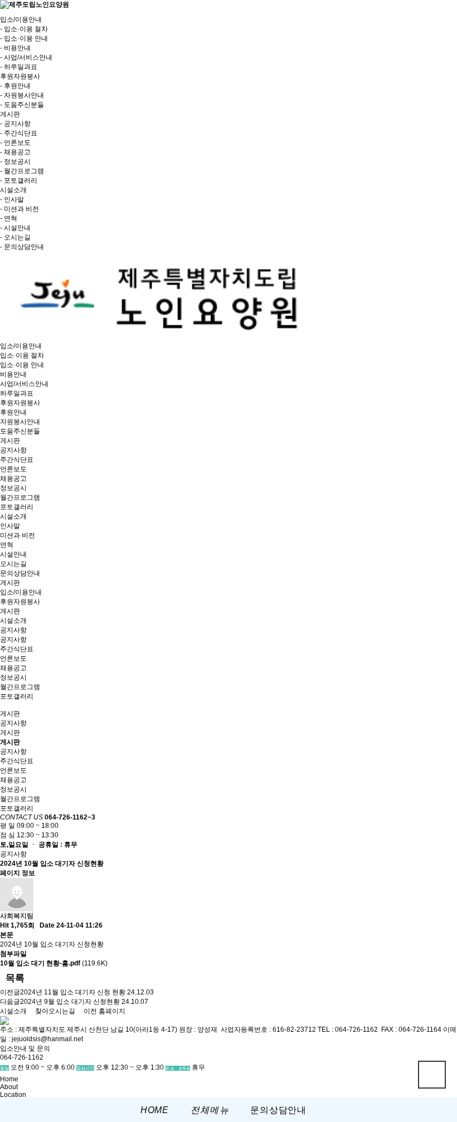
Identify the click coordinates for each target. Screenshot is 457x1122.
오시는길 (13, 564)
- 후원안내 (15, 86)
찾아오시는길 (55, 1011)
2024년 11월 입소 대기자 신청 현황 (72, 992)
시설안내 (13, 554)
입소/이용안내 (21, 346)
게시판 (10, 441)
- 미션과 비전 (19, 209)
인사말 (10, 526)
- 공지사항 (15, 124)
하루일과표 (16, 393)
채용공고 (13, 478)
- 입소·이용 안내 (24, 38)
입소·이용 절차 (22, 355)
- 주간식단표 (18, 133)
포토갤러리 (16, 507)
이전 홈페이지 (104, 1011)
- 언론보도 (15, 143)
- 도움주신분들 (22, 105)
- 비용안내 (15, 48)
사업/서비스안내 (24, 384)
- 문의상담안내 (22, 247)
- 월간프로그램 (22, 171)
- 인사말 (12, 199)
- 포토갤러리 (18, 180)
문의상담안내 (20, 573)
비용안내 (13, 374)
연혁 (6, 545)
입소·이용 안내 (22, 365)
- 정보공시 (15, 161)
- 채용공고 (15, 152)
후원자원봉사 (20, 403)
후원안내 (13, 412)
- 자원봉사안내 (22, 95)
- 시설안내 (15, 228)
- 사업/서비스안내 (26, 57)
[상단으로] (432, 1075)
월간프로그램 (20, 497)
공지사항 (13, 450)
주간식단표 (16, 460)
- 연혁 (8, 218)
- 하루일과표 (18, 67)
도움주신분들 (20, 431)
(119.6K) (54, 963)
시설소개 (13, 516)
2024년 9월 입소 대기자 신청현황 (70, 1002)
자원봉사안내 (20, 422)
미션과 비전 (17, 535)
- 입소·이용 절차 (24, 29)
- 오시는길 (15, 237)
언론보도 (13, 469)
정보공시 (13, 488)
